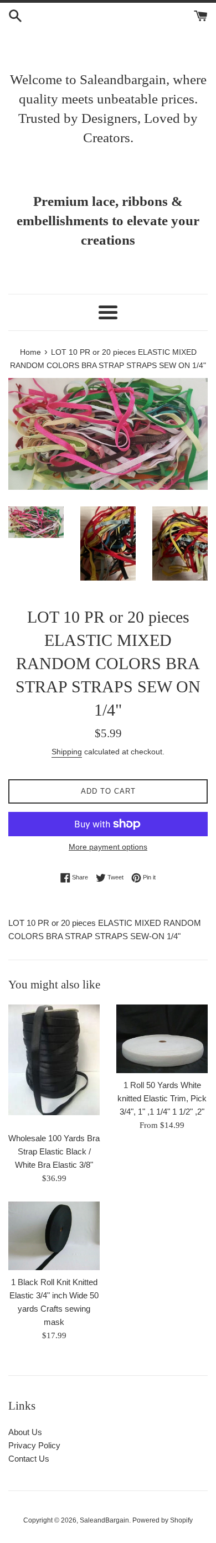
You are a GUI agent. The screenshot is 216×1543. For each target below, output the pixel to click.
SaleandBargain (104, 1520)
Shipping (67, 751)
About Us (25, 1432)
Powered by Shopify (162, 1520)
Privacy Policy (34, 1445)
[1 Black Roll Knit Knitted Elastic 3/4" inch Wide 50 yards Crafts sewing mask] (54, 1236)
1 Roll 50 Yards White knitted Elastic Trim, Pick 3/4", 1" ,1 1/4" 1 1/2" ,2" (162, 1098)
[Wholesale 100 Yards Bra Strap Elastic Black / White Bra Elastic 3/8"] (54, 1065)
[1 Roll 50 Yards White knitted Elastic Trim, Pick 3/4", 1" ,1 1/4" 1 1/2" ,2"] (162, 1038)
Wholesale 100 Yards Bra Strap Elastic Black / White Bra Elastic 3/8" (54, 1151)
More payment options (108, 846)
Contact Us (28, 1458)
